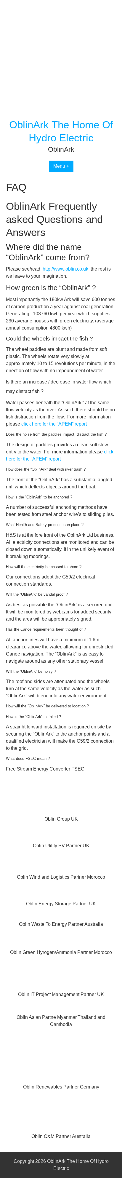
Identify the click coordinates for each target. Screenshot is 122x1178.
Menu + (61, 166)
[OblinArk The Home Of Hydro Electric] (61, 114)
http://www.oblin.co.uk (65, 268)
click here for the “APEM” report (54, 423)
